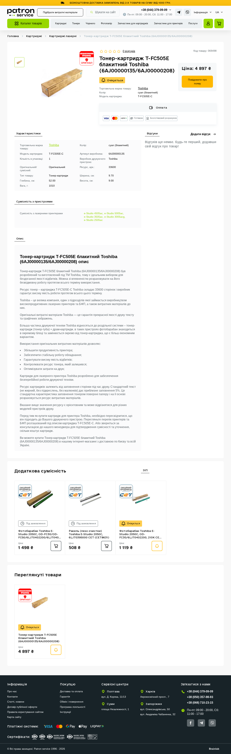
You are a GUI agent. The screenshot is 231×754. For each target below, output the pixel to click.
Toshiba (143, 88)
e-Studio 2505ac (93, 220)
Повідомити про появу (197, 81)
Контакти (12, 696)
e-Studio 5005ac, (114, 213)
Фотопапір (106, 23)
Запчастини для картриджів (133, 23)
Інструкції (65, 711)
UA (217, 12)
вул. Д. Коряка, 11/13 (113, 696)
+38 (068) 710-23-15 (200, 702)
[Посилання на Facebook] (190, 723)
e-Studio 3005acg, (114, 216)
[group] (62, 83)
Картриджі (60, 23)
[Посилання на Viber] (187, 12)
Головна (13, 36)
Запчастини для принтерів (168, 23)
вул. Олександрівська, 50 (155, 709)
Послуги (192, 23)
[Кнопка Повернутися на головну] (20, 12)
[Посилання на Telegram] (178, 12)
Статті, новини (15, 701)
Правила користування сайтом (25, 711)
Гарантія (65, 696)
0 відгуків (129, 51)
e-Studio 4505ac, (93, 213)
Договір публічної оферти (22, 706)
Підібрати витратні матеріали (60, 12)
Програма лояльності (72, 706)
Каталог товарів (31, 23)
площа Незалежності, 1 (115, 709)
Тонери (76, 23)
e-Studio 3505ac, (93, 216)
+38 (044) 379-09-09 (154, 9)
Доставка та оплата (71, 691)
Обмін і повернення (71, 701)
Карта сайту (14, 717)
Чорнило (90, 23)
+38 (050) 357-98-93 (200, 697)
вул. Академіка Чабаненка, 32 (157, 714)
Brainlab (214, 748)
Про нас (12, 691)
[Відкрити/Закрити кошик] (219, 23)
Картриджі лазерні (63, 36)
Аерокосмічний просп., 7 (154, 696)
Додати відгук (200, 134)
